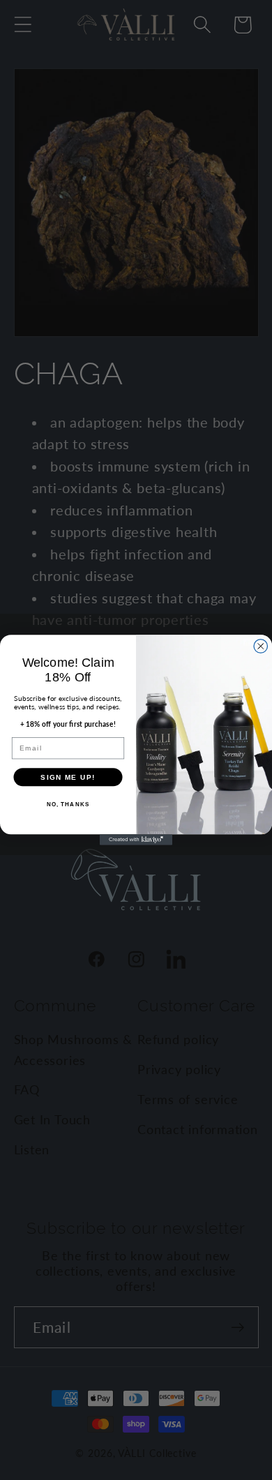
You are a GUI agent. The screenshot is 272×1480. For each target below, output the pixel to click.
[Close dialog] (261, 647)
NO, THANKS (68, 804)
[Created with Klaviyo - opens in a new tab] (136, 839)
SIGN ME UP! (68, 776)
